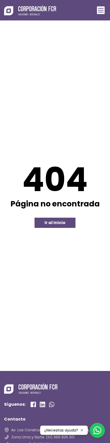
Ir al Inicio (55, 223)
